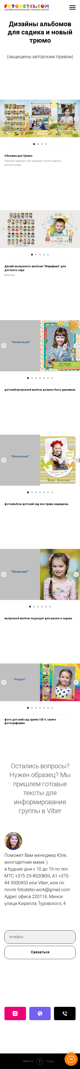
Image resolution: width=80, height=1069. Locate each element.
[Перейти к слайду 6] (48, 378)
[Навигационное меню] (72, 7)
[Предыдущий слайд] (3, 118)
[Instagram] (15, 1013)
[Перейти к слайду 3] (42, 144)
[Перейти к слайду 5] (48, 254)
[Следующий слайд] (76, 118)
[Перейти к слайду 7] (52, 378)
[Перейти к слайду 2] (38, 144)
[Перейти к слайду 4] (46, 144)
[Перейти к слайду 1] (34, 144)
